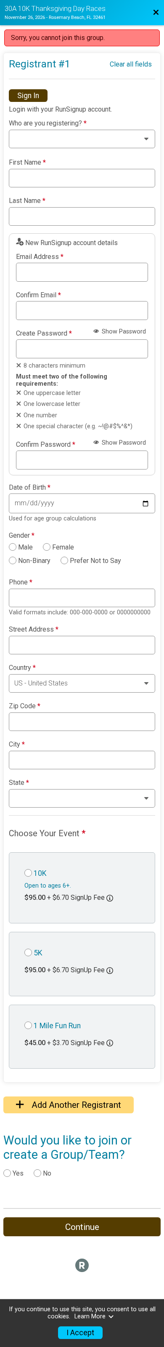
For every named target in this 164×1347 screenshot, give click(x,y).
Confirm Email (38, 295)
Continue (82, 1227)
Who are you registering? (48, 123)
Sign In (28, 95)
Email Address (39, 257)
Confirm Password (45, 444)
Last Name (27, 201)
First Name (27, 162)
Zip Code (24, 706)
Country (22, 668)
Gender (21, 535)
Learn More (90, 1316)
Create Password (44, 333)
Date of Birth (29, 487)
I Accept (80, 1332)
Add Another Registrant (75, 1105)
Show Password (123, 331)
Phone (20, 582)
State (19, 783)
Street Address (33, 629)
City (17, 744)
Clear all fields (131, 64)
